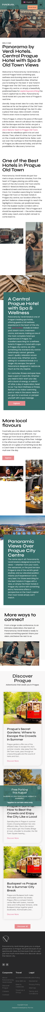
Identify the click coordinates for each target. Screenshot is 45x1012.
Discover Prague (5, 986)
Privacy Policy (34, 984)
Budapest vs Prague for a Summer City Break (22, 887)
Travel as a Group (20, 991)
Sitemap (32, 988)
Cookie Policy (34, 977)
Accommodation (22, 977)
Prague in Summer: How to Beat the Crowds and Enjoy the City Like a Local (22, 811)
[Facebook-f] (7, 964)
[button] (41, 5)
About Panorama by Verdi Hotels (8, 979)
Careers (5, 991)
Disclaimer (33, 981)
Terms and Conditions (33, 992)
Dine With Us (21, 981)
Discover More (13, 761)
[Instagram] (3, 964)
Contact (5, 995)
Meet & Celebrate (20, 985)
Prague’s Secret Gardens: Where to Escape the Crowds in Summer (21, 734)
